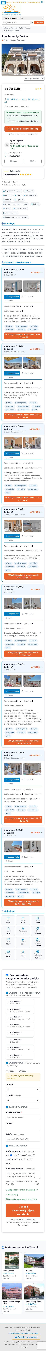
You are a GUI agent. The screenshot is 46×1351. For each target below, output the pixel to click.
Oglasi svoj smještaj (27, 1337)
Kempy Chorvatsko (11, 1344)
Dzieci (13, 1095)
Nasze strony (22, 1342)
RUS (28, 1159)
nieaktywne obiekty (10, 1342)
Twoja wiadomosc (20, 1168)
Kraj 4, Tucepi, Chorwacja (15, 40)
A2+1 (18, 99)
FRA (21, 1159)
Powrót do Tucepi (11, 182)
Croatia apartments (35, 1342)
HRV (8, 1163)
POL (8, 1155)
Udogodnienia (13, 297)
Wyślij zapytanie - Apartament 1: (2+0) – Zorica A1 (24, 335)
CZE (15, 1155)
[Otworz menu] (3, 2)
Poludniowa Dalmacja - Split (12, 28)
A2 (8, 99)
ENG (22, 1155)
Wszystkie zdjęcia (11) (35, 79)
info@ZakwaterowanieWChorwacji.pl (23, 1333)
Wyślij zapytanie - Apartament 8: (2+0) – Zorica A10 (24, 902)
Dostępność (28, 297)
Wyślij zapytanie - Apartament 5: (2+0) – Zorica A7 (24, 653)
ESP (14, 1159)
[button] (23, 173)
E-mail (10, 1123)
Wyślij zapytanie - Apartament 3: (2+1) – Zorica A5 (24, 498)
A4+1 (12, 99)
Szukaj (40, 22)
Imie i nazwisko (14, 1112)
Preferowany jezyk (20, 1151)
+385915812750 (14, 153)
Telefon (15, 1134)
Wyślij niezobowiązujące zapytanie (23, 1210)
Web (34, 161)
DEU (30, 1155)
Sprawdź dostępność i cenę (24, 128)
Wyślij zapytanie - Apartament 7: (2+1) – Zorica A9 (24, 819)
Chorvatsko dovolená (27, 1344)
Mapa (15, 161)
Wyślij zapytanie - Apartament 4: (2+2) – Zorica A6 (24, 576)
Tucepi (27, 28)
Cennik (10, 301)
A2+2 (24, 99)
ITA (7, 1159)
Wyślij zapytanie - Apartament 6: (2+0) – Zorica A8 (24, 742)
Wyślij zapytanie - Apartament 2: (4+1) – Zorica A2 (24, 416)
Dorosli (10, 1084)
